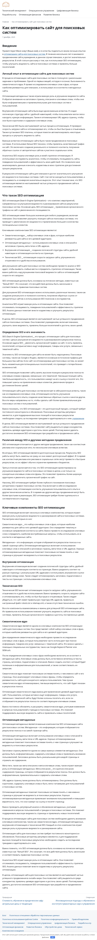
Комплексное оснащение (13, 931)
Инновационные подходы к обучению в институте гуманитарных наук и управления (73, 900)
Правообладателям (80, 919)
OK (52, 937)
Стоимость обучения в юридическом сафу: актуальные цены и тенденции (22, 900)
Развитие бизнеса (52, 14)
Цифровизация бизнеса (67, 10)
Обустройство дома (53, 927)
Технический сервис (73, 927)
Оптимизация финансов (30, 14)
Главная (5, 22)
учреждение (78, 418)
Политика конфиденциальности (55, 919)
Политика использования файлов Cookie (20, 919)
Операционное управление (41, 10)
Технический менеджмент (14, 10)
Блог (4, 915)
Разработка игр (9, 14)
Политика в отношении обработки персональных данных (34, 915)
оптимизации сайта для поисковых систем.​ (25, 54)
